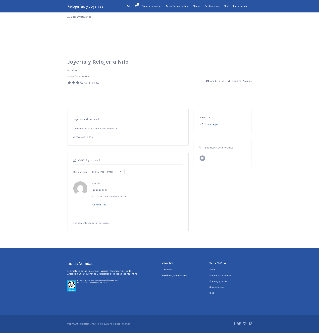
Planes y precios (218, 281)
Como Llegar (211, 124)
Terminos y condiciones (174, 275)
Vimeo (250, 324)
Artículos (135, 6)
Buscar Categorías (81, 16)
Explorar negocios (151, 6)
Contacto (167, 269)
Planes (196, 6)
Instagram (244, 324)
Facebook (234, 324)
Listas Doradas (80, 263)
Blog (226, 6)
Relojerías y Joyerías (85, 6)
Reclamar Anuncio (241, 81)
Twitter (239, 324)
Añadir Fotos (217, 81)
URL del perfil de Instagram (202, 158)
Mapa (212, 269)
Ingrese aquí (104, 282)
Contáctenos (212, 6)
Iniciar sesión (240, 6)
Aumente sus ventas (177, 6)
